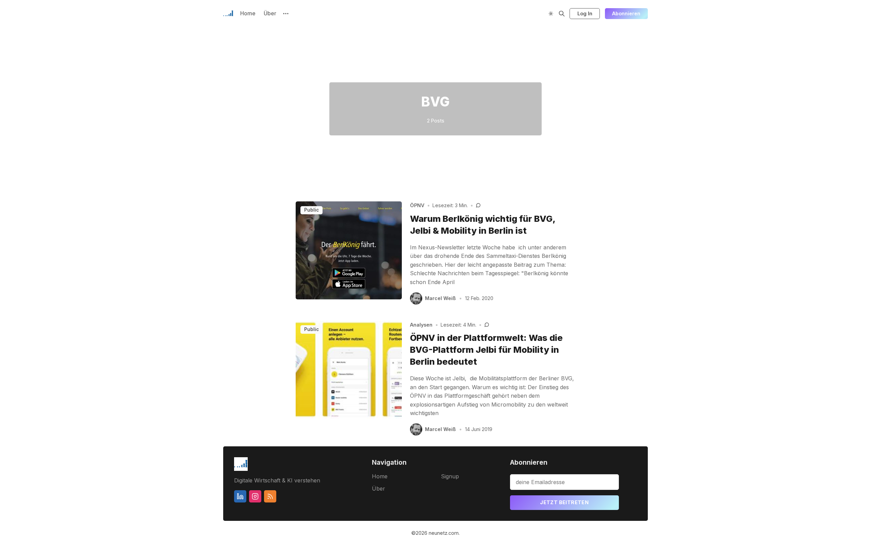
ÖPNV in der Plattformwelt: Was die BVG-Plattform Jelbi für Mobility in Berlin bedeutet (486, 349)
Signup (450, 476)
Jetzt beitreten (564, 502)
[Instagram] (255, 496)
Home (248, 13)
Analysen (421, 325)
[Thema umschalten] (550, 13)
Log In (584, 13)
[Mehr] (285, 13)
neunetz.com (444, 533)
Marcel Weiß (440, 298)
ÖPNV (417, 205)
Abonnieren (626, 13)
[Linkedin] (240, 496)
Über (270, 13)
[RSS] (270, 496)
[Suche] (561, 13)
